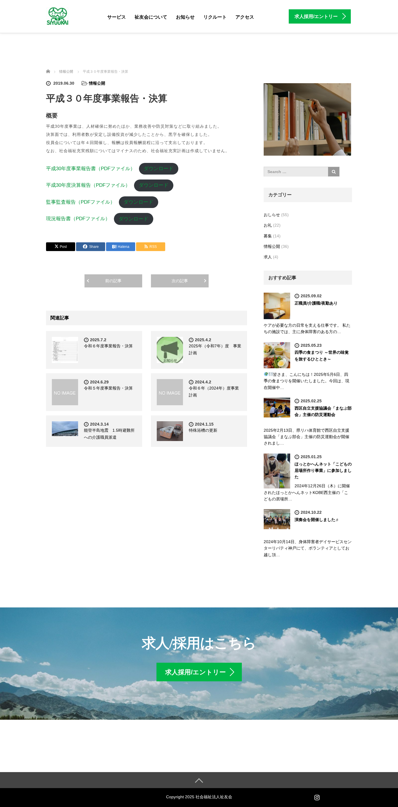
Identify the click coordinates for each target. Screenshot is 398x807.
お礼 (268, 225)
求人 (268, 257)
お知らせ (185, 17)
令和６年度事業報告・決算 (108, 346)
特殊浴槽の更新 (203, 430)
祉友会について (151, 17)
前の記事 (113, 280)
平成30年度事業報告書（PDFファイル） (90, 168)
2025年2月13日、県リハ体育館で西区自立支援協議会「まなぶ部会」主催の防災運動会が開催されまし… (306, 437)
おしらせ (272, 214)
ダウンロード (158, 168)
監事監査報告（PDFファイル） (80, 202)
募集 (268, 236)
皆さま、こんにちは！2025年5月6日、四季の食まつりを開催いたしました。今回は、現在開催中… (306, 381)
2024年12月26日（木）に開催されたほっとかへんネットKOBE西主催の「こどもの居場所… (307, 492)
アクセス (244, 17)
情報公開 (97, 83)
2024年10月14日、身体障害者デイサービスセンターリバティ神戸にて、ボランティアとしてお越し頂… (308, 548)
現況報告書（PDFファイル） (78, 219)
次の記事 (180, 280)
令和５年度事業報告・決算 (108, 388)
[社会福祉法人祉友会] (57, 16)
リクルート (215, 17)
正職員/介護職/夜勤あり (316, 303)
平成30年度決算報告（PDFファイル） (88, 185)
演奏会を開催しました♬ (317, 519)
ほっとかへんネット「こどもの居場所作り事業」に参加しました (323, 470)
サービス (116, 17)
